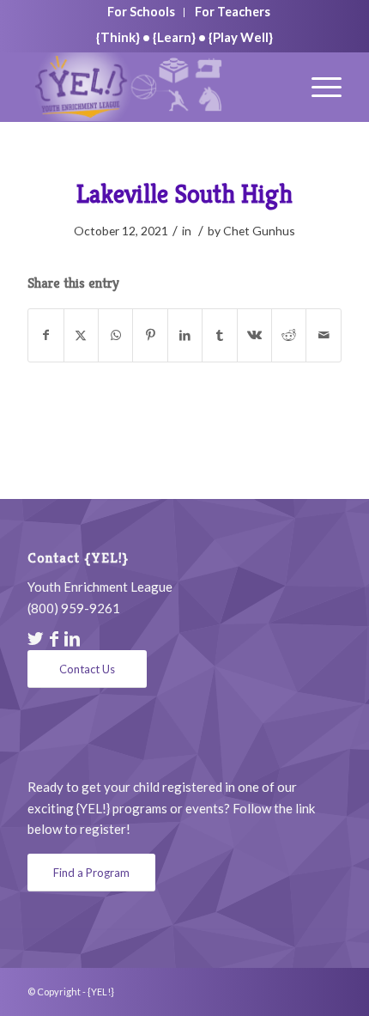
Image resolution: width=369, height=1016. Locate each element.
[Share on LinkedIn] (185, 335)
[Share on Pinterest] (149, 335)
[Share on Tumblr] (219, 335)
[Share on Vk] (254, 335)
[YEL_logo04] (152, 86)
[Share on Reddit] (288, 335)
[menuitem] (141, 12)
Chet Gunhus (259, 230)
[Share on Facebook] (45, 335)
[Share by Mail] (323, 335)
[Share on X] (81, 335)
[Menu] (318, 86)
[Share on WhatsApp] (115, 335)
